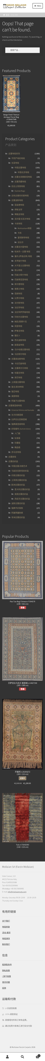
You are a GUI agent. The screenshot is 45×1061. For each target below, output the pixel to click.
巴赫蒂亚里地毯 (21, 279)
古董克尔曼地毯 (21, 247)
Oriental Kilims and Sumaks (22, 410)
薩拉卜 (17, 335)
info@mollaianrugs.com (17, 892)
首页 (7, 15)
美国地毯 (15, 396)
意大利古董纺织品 (22, 489)
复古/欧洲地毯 (17, 387)
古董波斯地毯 (17, 200)
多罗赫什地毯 (20, 261)
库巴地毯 (18, 377)
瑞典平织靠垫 (17, 508)
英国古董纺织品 (21, 494)
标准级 (17, 438)
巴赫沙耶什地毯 (21, 275)
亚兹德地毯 (19, 205)
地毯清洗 (6, 938)
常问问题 (6, 982)
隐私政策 (6, 970)
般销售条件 (7, 964)
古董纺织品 (13, 461)
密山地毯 (18, 270)
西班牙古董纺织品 (22, 499)
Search (22, 1057)
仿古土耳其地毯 (18, 186)
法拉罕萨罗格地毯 (22, 312)
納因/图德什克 (21, 321)
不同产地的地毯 (18, 158)
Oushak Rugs (20, 191)
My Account (7, 1057)
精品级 (17, 447)
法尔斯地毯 (19, 303)
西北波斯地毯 (20, 340)
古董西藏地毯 (20, 181)
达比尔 (20, 242)
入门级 (17, 433)
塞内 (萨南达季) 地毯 (23, 256)
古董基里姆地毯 (15, 405)
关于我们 (6, 921)
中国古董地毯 (20, 167)
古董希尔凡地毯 (21, 368)
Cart (34, 1055)
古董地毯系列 (14, 153)
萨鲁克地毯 (19, 331)
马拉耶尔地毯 (20, 354)
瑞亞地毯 (15, 391)
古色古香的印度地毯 (20, 195)
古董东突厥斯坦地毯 (23, 177)
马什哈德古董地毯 (22, 349)
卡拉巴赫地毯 (20, 363)
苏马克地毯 (16, 452)
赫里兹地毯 (19, 345)
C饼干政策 (6, 976)
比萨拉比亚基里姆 (19, 419)
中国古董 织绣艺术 (19, 466)
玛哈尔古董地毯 (21, 317)
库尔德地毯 (19, 284)
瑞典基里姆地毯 (18, 424)
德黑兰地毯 (19, 289)
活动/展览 (6, 932)
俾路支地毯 (19, 214)
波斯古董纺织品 (18, 503)
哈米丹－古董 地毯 (22, 251)
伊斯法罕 (18, 209)
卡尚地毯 (18, 223)
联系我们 (6, 944)
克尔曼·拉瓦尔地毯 (22, 219)
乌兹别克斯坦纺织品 (20, 471)
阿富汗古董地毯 (18, 401)
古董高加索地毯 (18, 359)
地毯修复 (6, 927)
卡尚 (19, 233)
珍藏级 (17, 443)
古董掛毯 (12, 457)
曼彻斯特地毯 (23, 237)
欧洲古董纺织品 (18, 485)
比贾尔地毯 (19, 298)
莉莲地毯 (18, 326)
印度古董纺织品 (18, 475)
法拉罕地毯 (19, 307)
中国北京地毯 (23, 172)
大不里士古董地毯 (22, 265)
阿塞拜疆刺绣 (17, 513)
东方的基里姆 (17, 415)
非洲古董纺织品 (18, 517)
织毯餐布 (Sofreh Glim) (21, 429)
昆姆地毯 (18, 293)
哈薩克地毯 (19, 373)
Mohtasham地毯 (24, 228)
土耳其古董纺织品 (19, 480)
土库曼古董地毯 (18, 382)
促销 (4, 988)
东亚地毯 (15, 163)
